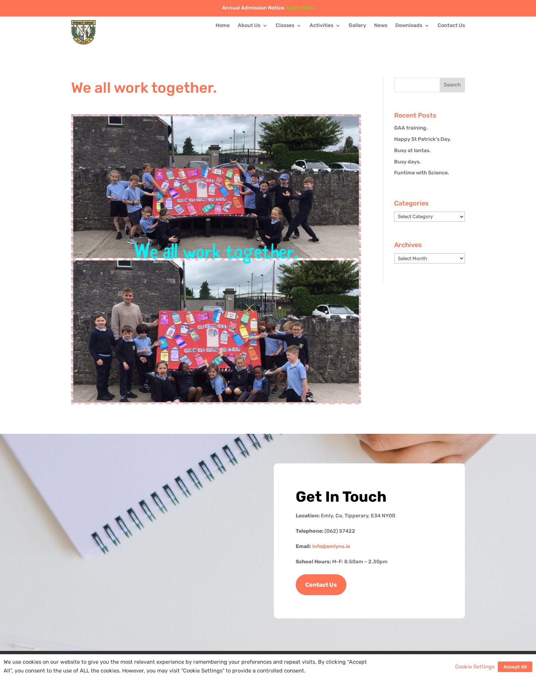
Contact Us (451, 25)
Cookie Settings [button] (474, 666)
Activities (321, 25)
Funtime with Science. (421, 173)
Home (222, 25)
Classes (285, 25)
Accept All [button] (515, 667)
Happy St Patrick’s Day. (422, 139)
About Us (249, 25)
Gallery (357, 25)
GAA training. (411, 128)
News (380, 25)
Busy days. (407, 162)
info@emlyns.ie (331, 546)
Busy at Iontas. (412, 150)
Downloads (408, 25)
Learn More (300, 8)
